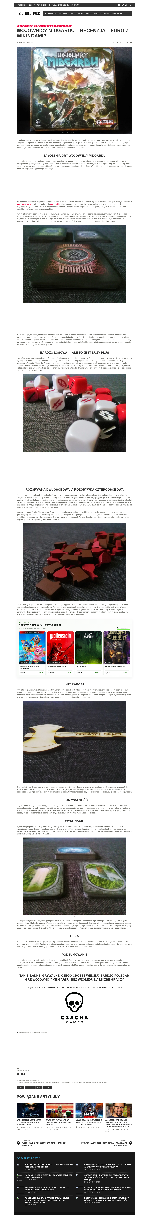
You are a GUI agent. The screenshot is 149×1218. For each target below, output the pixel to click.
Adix (20, 42)
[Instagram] (119, 5)
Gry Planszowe (25, 26)
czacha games (23, 1032)
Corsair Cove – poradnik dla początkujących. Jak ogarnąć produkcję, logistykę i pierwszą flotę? (106, 1177)
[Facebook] (115, 5)
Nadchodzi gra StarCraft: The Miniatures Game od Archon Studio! (29, 1122)
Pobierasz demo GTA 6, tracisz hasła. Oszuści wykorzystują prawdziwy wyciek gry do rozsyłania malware (47, 1200)
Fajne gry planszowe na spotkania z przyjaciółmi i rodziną (58, 1122)
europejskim (55, 204)
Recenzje (39, 26)
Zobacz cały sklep (123, 628)
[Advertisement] (74, 186)
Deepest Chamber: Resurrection (115, 666)
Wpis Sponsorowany (59, 1127)
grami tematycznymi (25, 204)
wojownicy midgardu (41, 1032)
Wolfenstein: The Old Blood (57, 666)
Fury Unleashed (81, 666)
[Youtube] (126, 5)
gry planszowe (31, 1032)
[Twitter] (122, 5)
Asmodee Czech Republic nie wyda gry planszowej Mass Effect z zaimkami (89, 1122)
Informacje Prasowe (30, 1127)
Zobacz (41, 672)
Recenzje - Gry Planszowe (58, 26)
